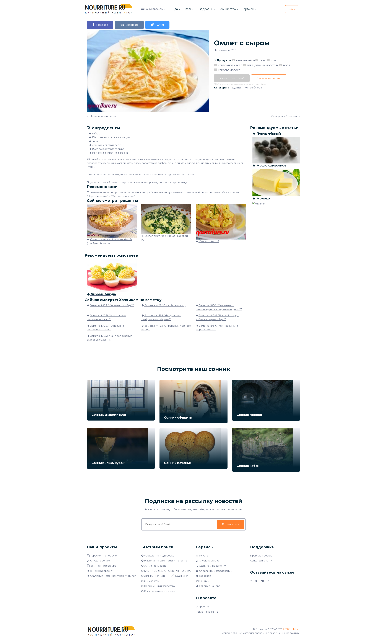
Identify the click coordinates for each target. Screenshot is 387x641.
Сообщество (227, 9)
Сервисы (248, 9)
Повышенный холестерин (160, 586)
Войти (292, 9)
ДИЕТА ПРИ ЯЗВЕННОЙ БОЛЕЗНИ (166, 575)
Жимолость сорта (155, 565)
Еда (175, 9)
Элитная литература (103, 565)
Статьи (188, 9)
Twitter (159, 24)
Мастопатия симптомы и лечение (165, 560)
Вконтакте (131, 24)
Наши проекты (153, 9)
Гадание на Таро (209, 586)
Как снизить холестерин (159, 591)
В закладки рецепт (269, 78)
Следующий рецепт (284, 116)
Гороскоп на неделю (103, 555)
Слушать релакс (100, 560)
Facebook (101, 24)
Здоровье (206, 9)
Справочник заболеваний (216, 570)
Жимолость (151, 581)
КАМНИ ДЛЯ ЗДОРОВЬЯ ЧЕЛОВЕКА (167, 570)
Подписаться (230, 524)
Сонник (204, 581)
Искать (203, 555)
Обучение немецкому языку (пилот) (113, 575)
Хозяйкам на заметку (212, 565)
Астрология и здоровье (159, 555)
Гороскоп (205, 575)
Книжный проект (101, 570)
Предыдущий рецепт (104, 116)
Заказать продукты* (231, 78)
